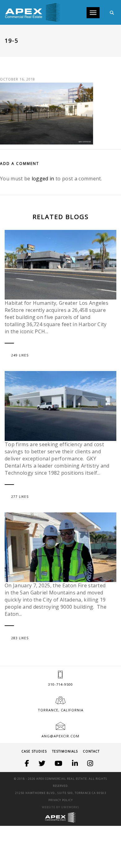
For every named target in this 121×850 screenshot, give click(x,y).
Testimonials (65, 751)
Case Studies (34, 751)
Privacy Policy (60, 800)
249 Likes (20, 355)
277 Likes (20, 496)
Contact (91, 751)
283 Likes (20, 638)
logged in (43, 178)
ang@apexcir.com (60, 736)
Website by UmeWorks (60, 807)
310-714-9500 (60, 684)
